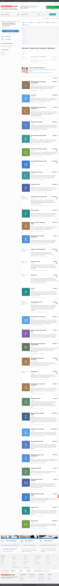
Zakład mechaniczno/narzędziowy (38, 249)
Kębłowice (33, 386)
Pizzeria (32, 288)
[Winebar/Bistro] (26, 375)
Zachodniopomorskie (38, 557)
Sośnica (33, 263)
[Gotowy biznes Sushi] (26, 265)
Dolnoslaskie (14, 557)
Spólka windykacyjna (35, 398)
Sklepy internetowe (26, 561)
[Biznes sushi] (26, 278)
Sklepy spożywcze (26, 567)
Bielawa (33, 123)
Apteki (25, 565)
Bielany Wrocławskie (35, 303)
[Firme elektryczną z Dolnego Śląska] (26, 60)
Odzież (48, 561)
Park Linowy (33, 95)
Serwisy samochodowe (15, 567)
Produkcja (13, 561)
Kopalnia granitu (34, 507)
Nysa (32, 198)
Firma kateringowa (35, 210)
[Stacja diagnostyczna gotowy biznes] (26, 200)
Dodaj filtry (52, 14)
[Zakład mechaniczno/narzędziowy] (26, 253)
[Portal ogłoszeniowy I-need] (26, 305)
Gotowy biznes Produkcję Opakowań (39, 148)
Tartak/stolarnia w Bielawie (36, 121)
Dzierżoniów (34, 110)
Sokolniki (33, 96)
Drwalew (2, 563)
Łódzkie (25, 557)
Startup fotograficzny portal (37, 441)
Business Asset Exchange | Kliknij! (10, 6)
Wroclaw (33, 373)
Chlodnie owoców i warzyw (37, 172)
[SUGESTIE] (58, 497)
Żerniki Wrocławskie (35, 361)
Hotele (36, 561)
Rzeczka (33, 186)
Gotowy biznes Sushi (35, 261)
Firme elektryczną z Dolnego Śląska (38, 56)
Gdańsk (2, 560)
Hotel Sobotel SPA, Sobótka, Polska (39, 161)
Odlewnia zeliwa (34, 520)
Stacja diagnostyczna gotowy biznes (39, 196)
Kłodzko (33, 84)
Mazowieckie (2, 557)
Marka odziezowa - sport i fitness (38, 316)
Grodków (33, 333)
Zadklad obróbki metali (36, 468)
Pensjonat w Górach (35, 184)
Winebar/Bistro (34, 371)
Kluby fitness (14, 565)
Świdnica (33, 290)
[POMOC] (58, 495)
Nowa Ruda (33, 150)
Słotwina (33, 318)
